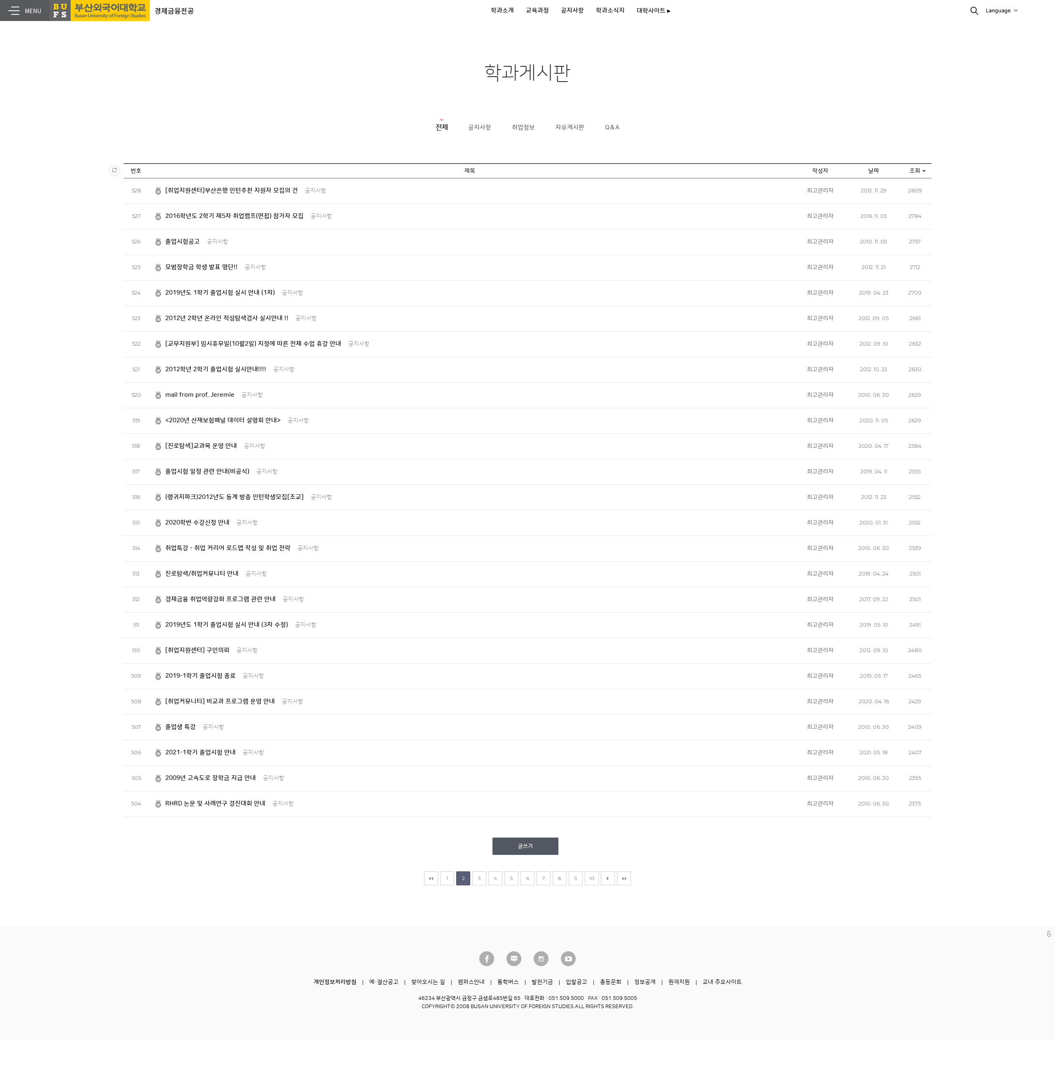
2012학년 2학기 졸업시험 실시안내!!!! (215, 369)
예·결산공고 (384, 982)
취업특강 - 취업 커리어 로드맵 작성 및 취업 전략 (228, 548)
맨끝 (624, 878)
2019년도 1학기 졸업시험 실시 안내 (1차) (220, 292)
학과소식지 (610, 10)
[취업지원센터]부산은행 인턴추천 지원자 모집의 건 (231, 190)
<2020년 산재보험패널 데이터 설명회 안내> (223, 420)
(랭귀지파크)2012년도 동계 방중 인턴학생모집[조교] (234, 497)
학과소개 (502, 10)
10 (592, 878)
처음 (431, 878)
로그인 (1049, 934)
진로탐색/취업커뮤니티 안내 (202, 573)
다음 (608, 878)
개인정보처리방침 (335, 982)
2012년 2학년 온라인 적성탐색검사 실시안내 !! (226, 318)
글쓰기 (525, 846)
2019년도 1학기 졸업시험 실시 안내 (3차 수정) (226, 624)
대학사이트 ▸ (654, 10)
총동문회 (610, 982)
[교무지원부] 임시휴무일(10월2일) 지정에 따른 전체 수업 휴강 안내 (253, 343)
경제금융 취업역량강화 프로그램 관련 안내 (220, 599)
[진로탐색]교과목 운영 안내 (201, 445)
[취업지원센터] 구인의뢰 (197, 650)
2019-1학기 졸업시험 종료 (200, 675)
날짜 (873, 171)
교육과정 (537, 10)
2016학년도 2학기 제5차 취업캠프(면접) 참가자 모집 (234, 216)
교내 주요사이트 (722, 982)
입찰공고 (576, 982)
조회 (915, 171)
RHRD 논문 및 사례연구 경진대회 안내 (215, 803)
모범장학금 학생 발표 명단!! (201, 267)
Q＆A (612, 127)
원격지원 (679, 982)
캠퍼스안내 (471, 982)
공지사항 (572, 10)
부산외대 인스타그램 (541, 958)
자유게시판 (570, 127)
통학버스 (508, 982)
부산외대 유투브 (568, 958)
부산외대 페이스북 (486, 958)
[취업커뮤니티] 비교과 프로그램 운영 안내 (220, 701)
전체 (441, 127)
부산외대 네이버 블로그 (513, 958)
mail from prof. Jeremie (199, 394)
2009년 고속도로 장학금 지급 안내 (210, 778)
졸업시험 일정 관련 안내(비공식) (207, 471)
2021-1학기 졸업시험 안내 (200, 752)
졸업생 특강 (180, 726)
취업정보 (523, 127)
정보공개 (645, 982)
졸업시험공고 (182, 241)
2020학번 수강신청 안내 (197, 522)
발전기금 (542, 982)
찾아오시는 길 (428, 982)
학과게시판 (527, 73)
